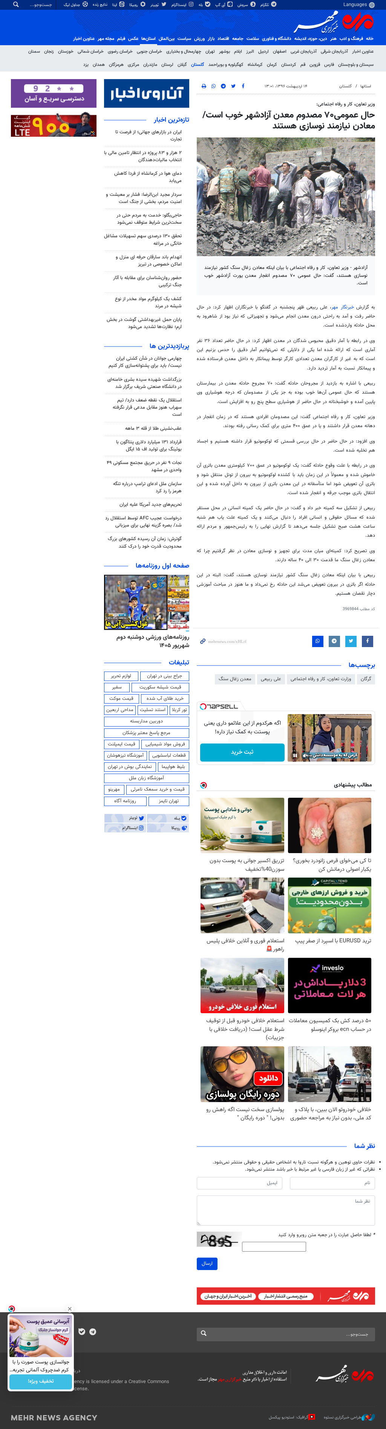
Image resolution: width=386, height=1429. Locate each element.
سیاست (184, 38)
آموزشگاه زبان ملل (146, 778)
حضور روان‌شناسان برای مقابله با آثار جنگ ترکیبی (147, 281)
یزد (86, 64)
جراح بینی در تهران (164, 676)
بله (201, 5)
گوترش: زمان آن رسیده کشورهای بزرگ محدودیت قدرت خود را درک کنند (145, 542)
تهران (210, 51)
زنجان (49, 51)
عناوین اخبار (363, 51)
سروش (243, 5)
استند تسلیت (152, 710)
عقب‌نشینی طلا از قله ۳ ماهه (153, 428)
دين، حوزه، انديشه (310, 38)
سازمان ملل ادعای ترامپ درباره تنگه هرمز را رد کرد (147, 487)
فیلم (121, 38)
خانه (370, 38)
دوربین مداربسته (146, 721)
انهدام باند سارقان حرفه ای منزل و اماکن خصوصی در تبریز (149, 260)
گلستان (197, 64)
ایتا (115, 5)
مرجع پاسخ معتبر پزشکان (146, 733)
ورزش (199, 38)
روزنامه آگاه (125, 801)
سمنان (34, 51)
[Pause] (295, 755)
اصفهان (279, 51)
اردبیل (263, 51)
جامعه (238, 38)
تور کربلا (179, 710)
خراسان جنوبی (149, 51)
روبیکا (134, 5)
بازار (211, 38)
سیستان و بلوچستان (356, 64)
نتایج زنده (101, 5)
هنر (333, 38)
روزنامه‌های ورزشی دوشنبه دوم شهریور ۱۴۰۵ (152, 641)
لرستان (167, 64)
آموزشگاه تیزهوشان (125, 755)
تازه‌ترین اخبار (171, 120)
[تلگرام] (92, 1332)
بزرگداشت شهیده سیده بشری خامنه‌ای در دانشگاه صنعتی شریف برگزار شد (144, 383)
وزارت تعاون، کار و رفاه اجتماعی (321, 679)
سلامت (253, 38)
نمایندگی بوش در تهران (130, 767)
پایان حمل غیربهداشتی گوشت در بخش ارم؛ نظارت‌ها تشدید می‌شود (144, 323)
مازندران (150, 64)
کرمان (272, 64)
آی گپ (220, 5)
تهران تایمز (169, 801)
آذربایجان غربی (304, 51)
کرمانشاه (255, 64)
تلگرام (265, 5)
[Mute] (305, 755)
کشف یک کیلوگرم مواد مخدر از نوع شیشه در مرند (148, 302)
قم (302, 64)
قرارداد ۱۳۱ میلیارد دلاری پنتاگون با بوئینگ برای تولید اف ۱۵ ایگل (149, 445)
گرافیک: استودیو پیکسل (288, 1417)
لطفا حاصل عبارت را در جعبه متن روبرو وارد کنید (326, 1235)
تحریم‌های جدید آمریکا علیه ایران (150, 504)
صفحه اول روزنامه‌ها (162, 566)
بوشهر (224, 51)
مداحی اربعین (119, 710)
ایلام (238, 51)
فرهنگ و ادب (351, 38)
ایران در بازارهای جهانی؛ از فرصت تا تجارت (148, 135)
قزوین (314, 64)
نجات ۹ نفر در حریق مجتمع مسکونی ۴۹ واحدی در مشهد (144, 466)
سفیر (117, 687)
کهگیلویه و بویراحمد (226, 64)
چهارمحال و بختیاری (183, 51)
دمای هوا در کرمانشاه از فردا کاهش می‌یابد (148, 177)
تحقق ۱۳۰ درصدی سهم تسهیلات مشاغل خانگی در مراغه (143, 239)
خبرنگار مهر (342, 307)
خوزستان (66, 51)
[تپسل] (203, 706)
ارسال (207, 1263)
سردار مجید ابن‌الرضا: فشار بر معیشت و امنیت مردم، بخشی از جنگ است (144, 198)
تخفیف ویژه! (41, 1382)
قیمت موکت (121, 698)
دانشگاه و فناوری (276, 38)
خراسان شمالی (91, 51)
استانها (365, 86)
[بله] (81, 1332)
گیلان (182, 64)
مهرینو (114, 789)
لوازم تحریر (121, 676)
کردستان (288, 64)
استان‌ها (148, 38)
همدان (99, 64)
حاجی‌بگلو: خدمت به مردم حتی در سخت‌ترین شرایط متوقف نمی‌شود (149, 219)
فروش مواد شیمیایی (165, 744)
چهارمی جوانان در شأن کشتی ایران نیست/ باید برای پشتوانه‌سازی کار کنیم (145, 362)
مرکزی (133, 64)
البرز (250, 51)
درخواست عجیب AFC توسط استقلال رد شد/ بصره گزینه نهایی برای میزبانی (143, 522)
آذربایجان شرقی (334, 51)
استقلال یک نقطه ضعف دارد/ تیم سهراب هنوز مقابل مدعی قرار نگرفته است (147, 407)
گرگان (366, 679)
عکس (133, 38)
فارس (329, 64)
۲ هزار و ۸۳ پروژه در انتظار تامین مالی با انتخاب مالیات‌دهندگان (143, 156)
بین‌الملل (167, 38)
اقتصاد (223, 38)
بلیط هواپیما (173, 767)
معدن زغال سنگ (235, 679)
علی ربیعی (271, 679)
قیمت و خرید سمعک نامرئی (158, 789)
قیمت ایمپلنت (121, 744)
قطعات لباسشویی (169, 755)
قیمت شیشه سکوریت (160, 687)
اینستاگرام (179, 5)
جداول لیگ (72, 5)
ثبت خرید (242, 752)
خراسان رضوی (120, 51)
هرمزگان (116, 64)
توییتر (155, 5)
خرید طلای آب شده (165, 698)
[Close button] (70, 1309)
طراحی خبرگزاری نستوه (342, 1417)
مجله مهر (106, 38)
